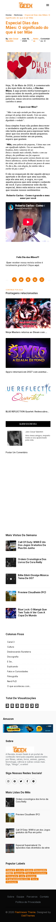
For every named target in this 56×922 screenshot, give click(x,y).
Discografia (12, 656)
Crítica (20, 870)
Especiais (19, 873)
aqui (36, 265)
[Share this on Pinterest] (28, 279)
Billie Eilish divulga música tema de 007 (33, 577)
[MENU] (47, 5)
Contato (44, 896)
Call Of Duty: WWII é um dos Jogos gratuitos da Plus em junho (32, 545)
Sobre (10, 896)
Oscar (34, 879)
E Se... (10, 661)
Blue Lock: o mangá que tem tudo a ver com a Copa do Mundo (32, 612)
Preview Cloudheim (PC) (32, 592)
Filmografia (12, 676)
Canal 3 (10, 642)
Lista (22, 876)
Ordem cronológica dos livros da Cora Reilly (32, 561)
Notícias (18, 15)
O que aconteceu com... (19, 686)
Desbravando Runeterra (19, 651)
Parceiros (32, 896)
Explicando (12, 666)
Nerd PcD (12, 681)
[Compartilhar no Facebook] (14, 279)
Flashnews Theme (25, 912)
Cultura (10, 647)
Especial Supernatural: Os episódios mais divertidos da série (33, 846)
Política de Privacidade (28, 902)
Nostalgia (31, 876)
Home (8, 15)
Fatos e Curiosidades (17, 671)
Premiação (12, 882)
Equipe (20, 896)
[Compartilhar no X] (21, 279)
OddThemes (28, 915)
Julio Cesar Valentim (12, 40)
